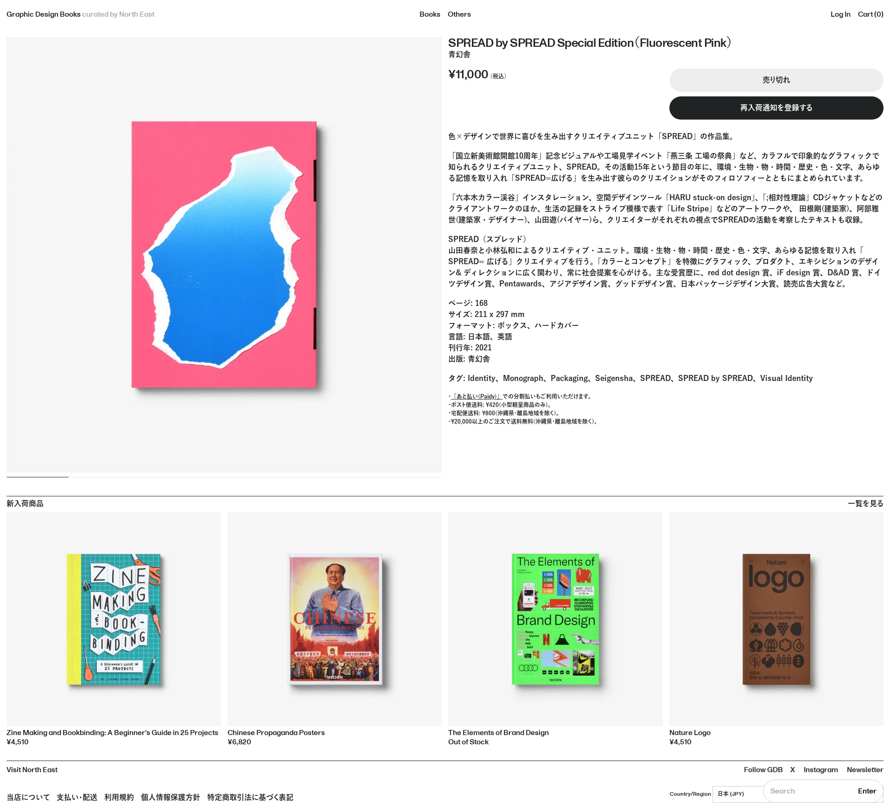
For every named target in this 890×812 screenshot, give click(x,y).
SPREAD (655, 378)
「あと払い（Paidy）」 (476, 396)
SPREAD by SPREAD (715, 378)
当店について (28, 797)
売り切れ (776, 80)
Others (459, 14)
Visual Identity (786, 378)
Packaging (569, 378)
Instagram (821, 770)
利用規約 (119, 797)
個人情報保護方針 (170, 797)
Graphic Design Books (80, 14)
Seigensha (614, 378)
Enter (867, 791)
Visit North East (31, 770)
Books (430, 14)
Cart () (871, 14)
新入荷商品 (25, 504)
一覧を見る (866, 504)
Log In (841, 14)
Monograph (523, 378)
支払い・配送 (77, 797)
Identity (482, 378)
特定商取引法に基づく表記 (250, 797)
